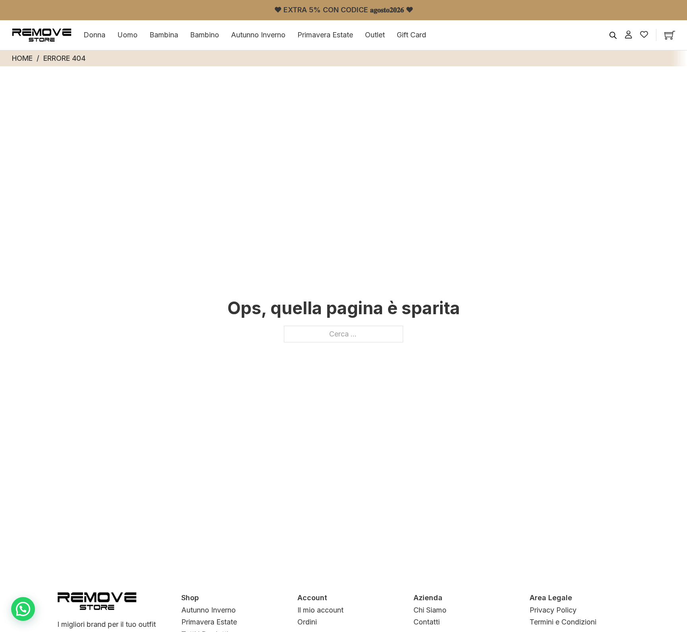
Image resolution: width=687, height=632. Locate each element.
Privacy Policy (553, 610)
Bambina (163, 35)
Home (22, 58)
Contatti (426, 622)
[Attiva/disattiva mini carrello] (669, 35)
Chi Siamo (429, 610)
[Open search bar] (613, 35)
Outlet (375, 35)
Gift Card (411, 35)
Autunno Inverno (258, 35)
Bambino (204, 35)
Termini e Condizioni (563, 622)
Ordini (307, 622)
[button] (23, 609)
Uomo (127, 35)
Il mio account (320, 610)
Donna (94, 35)
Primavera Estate (325, 35)
